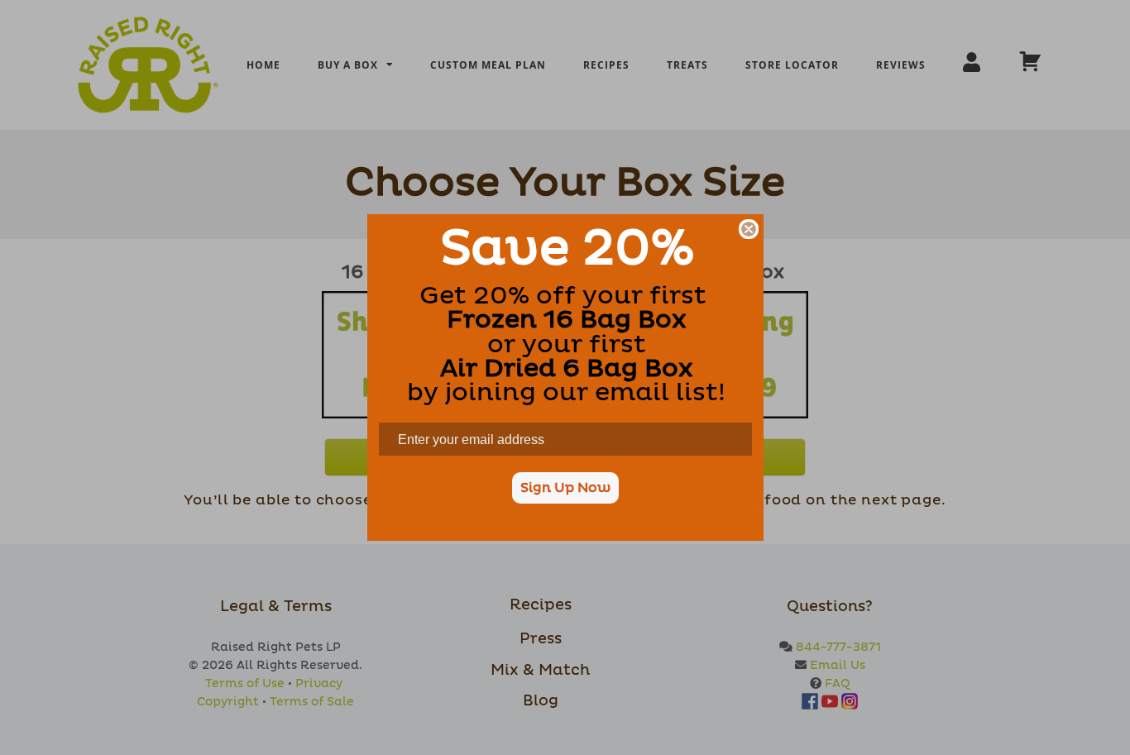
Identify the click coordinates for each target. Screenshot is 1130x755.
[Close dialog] (748, 229)
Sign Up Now (565, 488)
